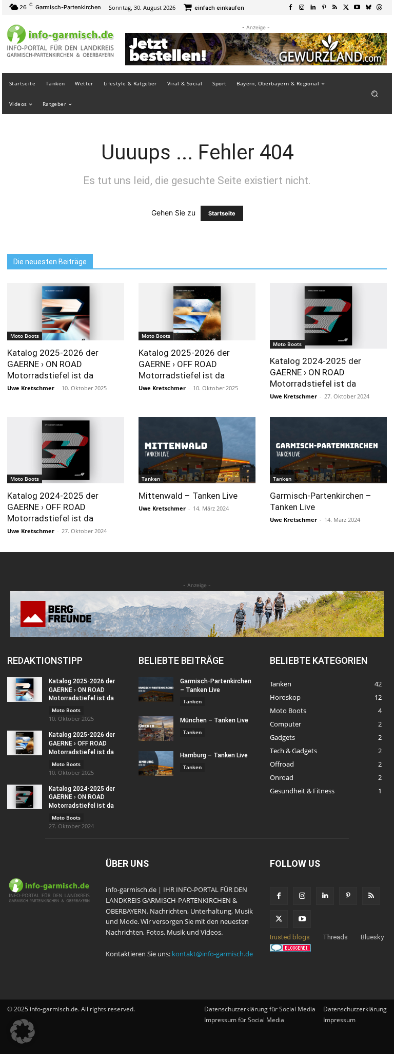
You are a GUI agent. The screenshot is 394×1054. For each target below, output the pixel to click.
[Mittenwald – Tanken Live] (197, 450)
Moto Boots (24, 335)
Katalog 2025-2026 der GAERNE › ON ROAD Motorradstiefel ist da (52, 364)
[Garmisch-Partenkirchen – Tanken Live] (328, 450)
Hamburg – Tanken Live (214, 755)
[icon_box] (213, 8)
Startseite (221, 213)
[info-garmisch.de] (60, 41)
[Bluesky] (368, 7)
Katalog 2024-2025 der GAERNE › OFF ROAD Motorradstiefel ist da (52, 506)
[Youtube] (357, 7)
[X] (346, 7)
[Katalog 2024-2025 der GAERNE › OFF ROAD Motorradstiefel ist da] (65, 450)
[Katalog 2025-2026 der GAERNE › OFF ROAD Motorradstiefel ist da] (197, 311)
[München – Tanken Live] (156, 728)
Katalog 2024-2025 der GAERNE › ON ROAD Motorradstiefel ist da (315, 372)
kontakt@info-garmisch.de (212, 953)
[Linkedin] (313, 7)
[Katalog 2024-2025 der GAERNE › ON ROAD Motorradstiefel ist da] (328, 316)
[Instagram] (301, 7)
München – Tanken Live (214, 720)
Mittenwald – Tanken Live (188, 495)
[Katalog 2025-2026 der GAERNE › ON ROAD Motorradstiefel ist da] (65, 311)
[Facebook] (291, 7)
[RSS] (335, 7)
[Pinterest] (323, 7)
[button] (375, 93)
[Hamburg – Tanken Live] (156, 763)
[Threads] (379, 7)
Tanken (151, 478)
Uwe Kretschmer (30, 388)
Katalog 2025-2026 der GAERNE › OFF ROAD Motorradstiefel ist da (184, 364)
